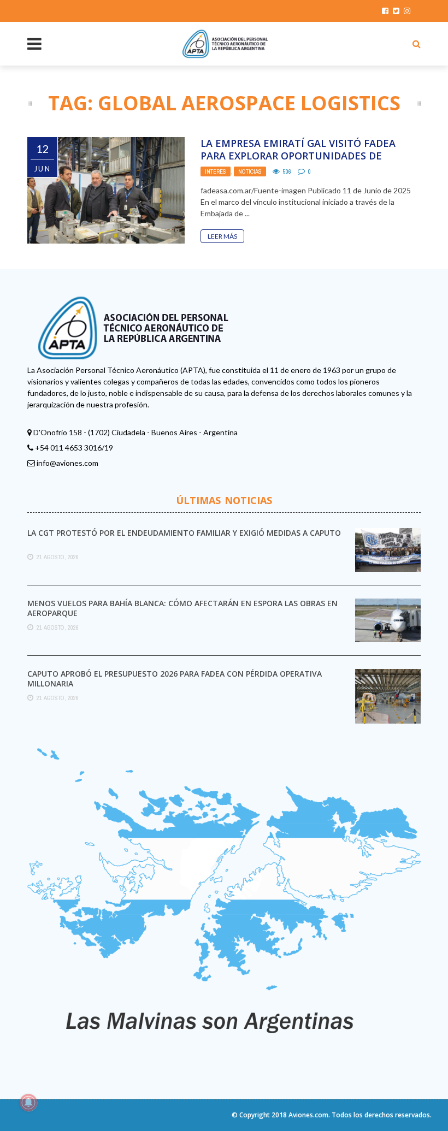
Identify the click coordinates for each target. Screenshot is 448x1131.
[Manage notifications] (28, 1102)
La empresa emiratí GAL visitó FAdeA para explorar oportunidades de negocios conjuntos (298, 156)
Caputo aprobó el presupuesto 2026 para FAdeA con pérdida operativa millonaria (174, 678)
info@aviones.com (67, 462)
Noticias (250, 171)
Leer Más (222, 236)
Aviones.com (308, 1115)
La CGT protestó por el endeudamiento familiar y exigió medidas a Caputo (184, 533)
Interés (215, 171)
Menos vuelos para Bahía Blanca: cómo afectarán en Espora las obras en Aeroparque (182, 608)
